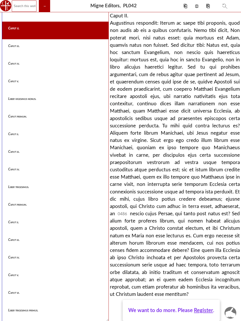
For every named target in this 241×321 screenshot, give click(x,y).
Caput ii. (13, 28)
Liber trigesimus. (18, 187)
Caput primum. (17, 116)
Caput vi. (14, 292)
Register (203, 310)
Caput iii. (14, 46)
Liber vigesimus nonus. (22, 99)
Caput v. (13, 81)
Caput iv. (14, 63)
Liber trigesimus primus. (23, 310)
